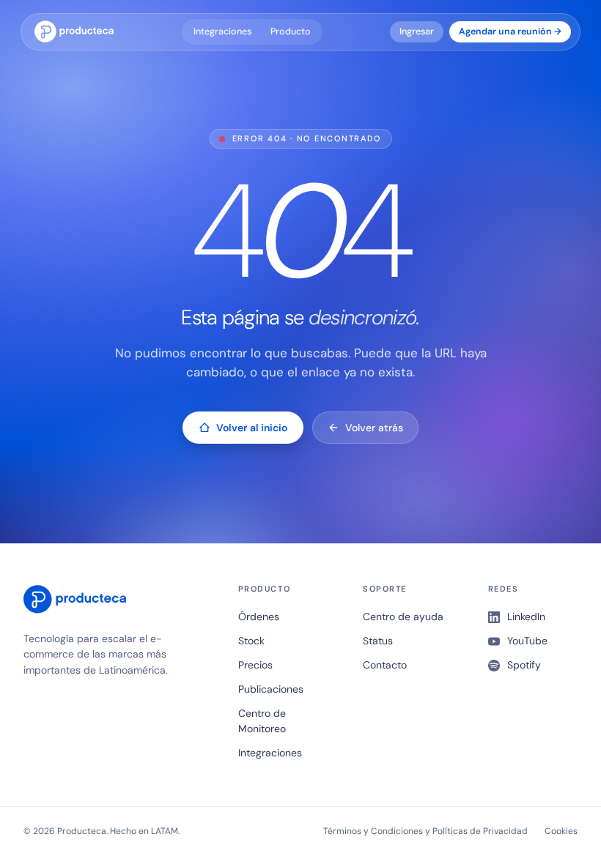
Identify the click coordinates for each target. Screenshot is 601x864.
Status (378, 640)
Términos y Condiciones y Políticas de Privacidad (425, 831)
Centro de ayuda (403, 616)
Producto (290, 31)
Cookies (561, 831)
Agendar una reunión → (510, 31)
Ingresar (416, 31)
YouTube (527, 640)
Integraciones (222, 31)
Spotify (524, 664)
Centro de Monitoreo (262, 721)
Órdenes (258, 616)
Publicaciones (270, 689)
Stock (251, 640)
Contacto (385, 664)
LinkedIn (526, 616)
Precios (255, 664)
